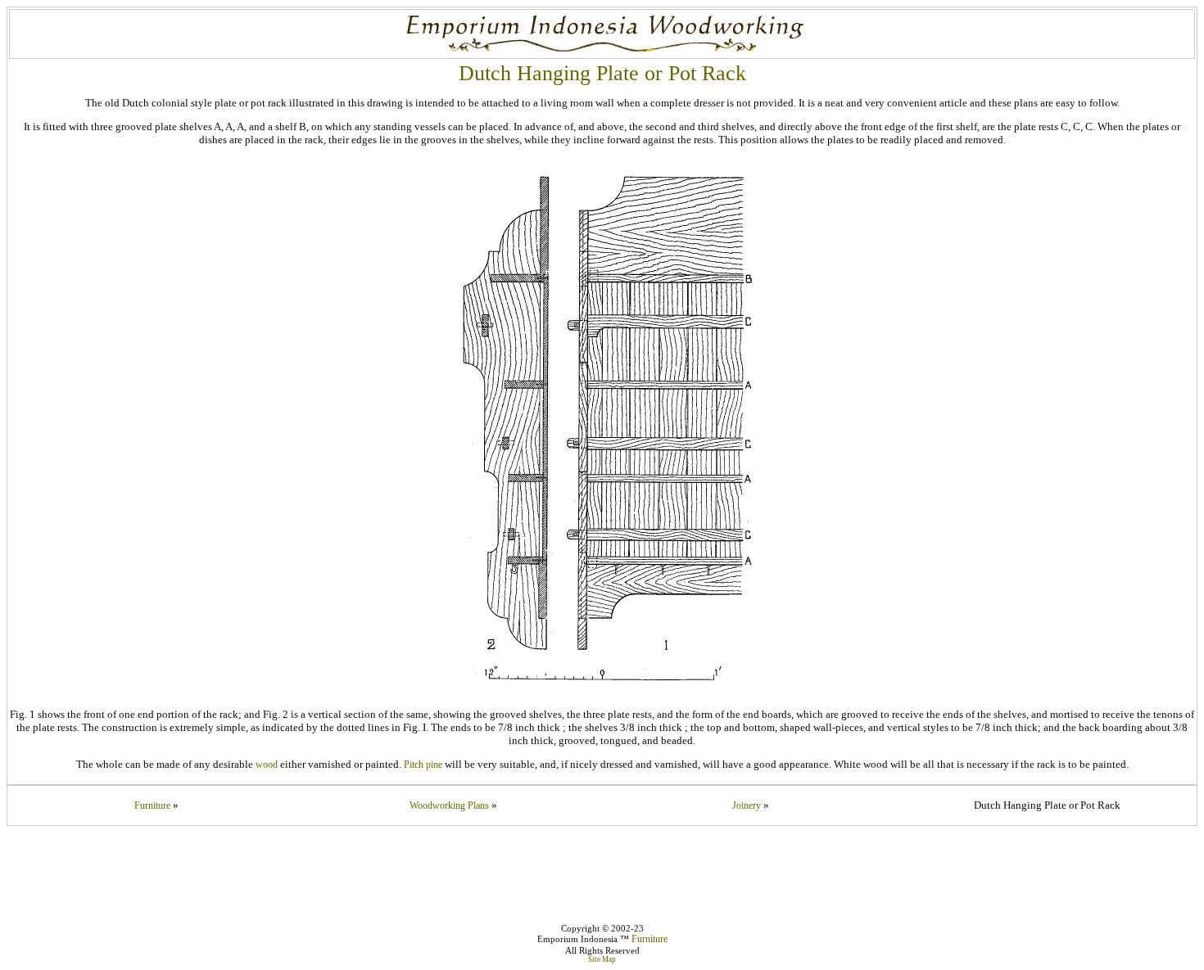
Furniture (152, 805)
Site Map (602, 959)
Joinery (746, 805)
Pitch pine (423, 764)
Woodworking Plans (449, 805)
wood (267, 764)
